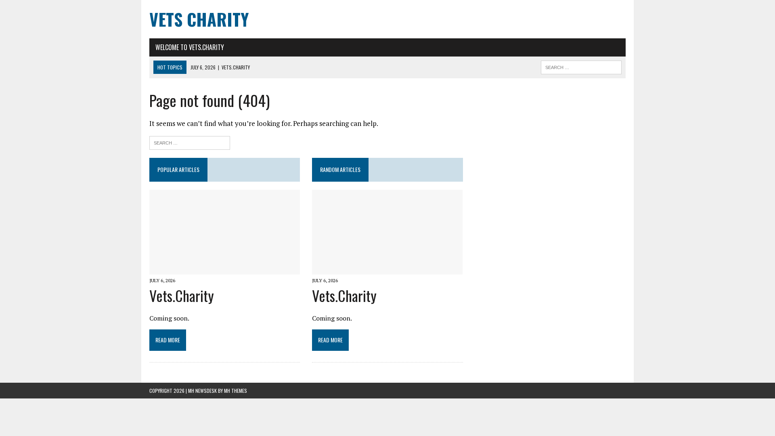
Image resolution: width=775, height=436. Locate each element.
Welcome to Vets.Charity (189, 47)
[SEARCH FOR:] (581, 66)
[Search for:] (189, 142)
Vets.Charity (181, 295)
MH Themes (235, 390)
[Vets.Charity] (224, 268)
